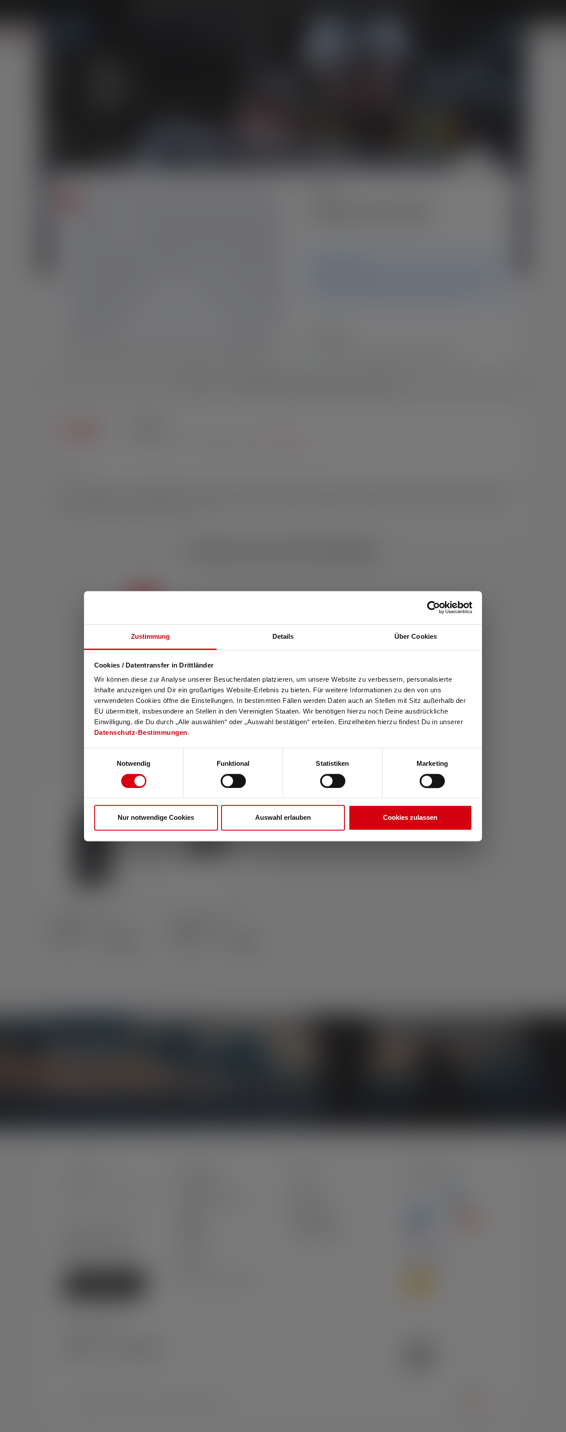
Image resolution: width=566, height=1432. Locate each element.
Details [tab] (283, 636)
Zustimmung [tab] (150, 636)
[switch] (233, 781)
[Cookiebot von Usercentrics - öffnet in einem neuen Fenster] (433, 607)
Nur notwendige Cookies (156, 818)
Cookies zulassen (410, 818)
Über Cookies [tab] (415, 636)
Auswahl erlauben (283, 818)
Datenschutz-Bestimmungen (140, 732)
